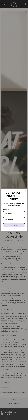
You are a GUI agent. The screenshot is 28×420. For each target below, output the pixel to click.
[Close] (25, 190)
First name (6, 209)
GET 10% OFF (14, 225)
